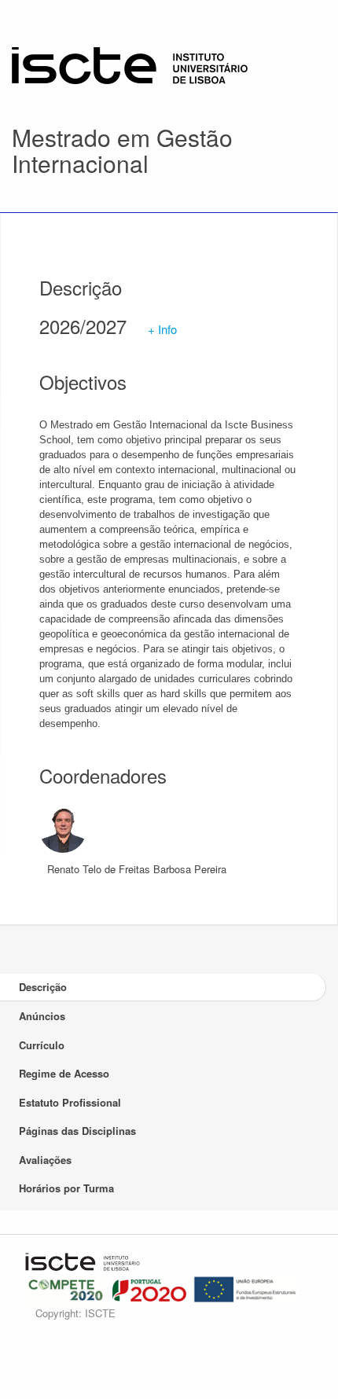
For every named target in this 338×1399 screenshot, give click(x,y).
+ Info (162, 329)
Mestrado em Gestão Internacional (122, 150)
